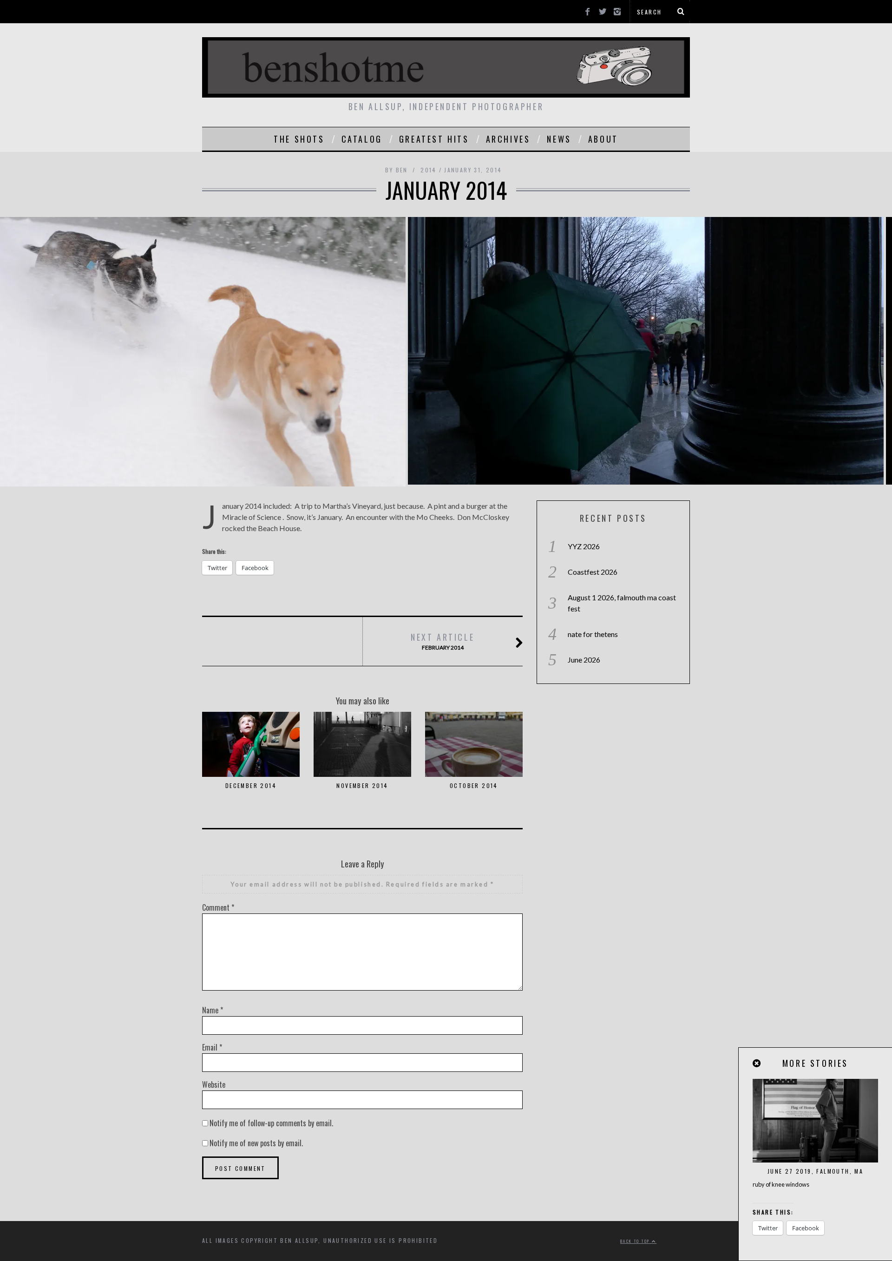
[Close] (757, 1063)
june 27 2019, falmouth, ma (815, 1171)
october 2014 (474, 785)
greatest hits (434, 139)
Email (212, 1047)
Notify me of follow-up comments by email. (271, 1123)
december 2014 (250, 785)
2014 (428, 170)
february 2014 (442, 641)
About (603, 139)
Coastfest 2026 (592, 571)
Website (213, 1084)
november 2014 (362, 785)
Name (212, 1010)
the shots (299, 139)
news (559, 139)
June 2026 (584, 659)
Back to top (636, 1241)
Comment (218, 907)
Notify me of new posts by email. (256, 1143)
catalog (361, 139)
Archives (508, 139)
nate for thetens (593, 634)
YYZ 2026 (584, 546)
